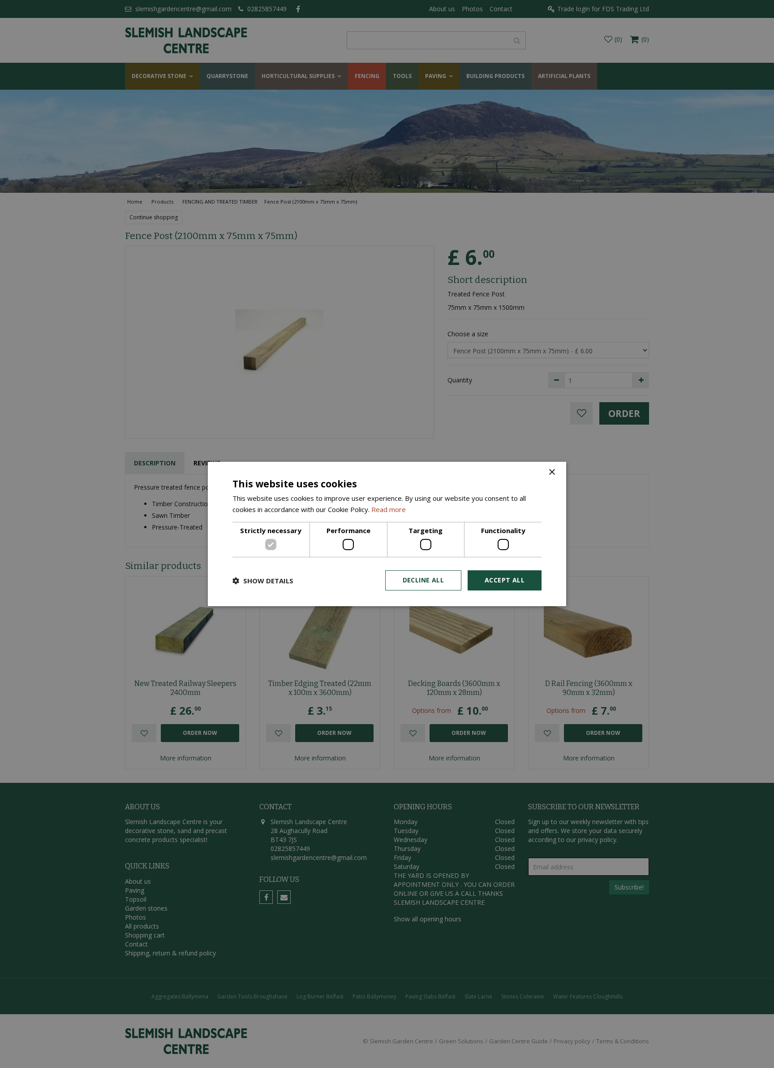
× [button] (551, 472)
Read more (388, 509)
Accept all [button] (505, 580)
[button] (262, 581)
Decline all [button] (423, 580)
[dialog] (387, 534)
